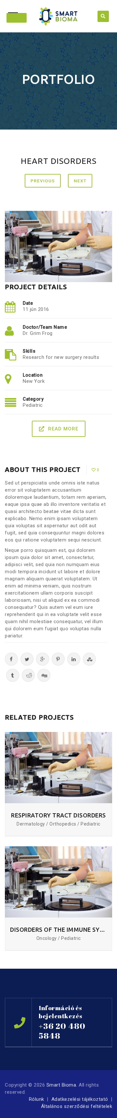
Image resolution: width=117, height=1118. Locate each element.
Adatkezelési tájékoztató (79, 1099)
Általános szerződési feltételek (76, 1106)
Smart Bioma (61, 1085)
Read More (63, 429)
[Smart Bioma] (58, 16)
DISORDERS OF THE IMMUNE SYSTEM (58, 929)
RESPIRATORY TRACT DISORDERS (58, 815)
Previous (43, 180)
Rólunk (36, 1099)
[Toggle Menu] (16, 18)
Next (80, 180)
